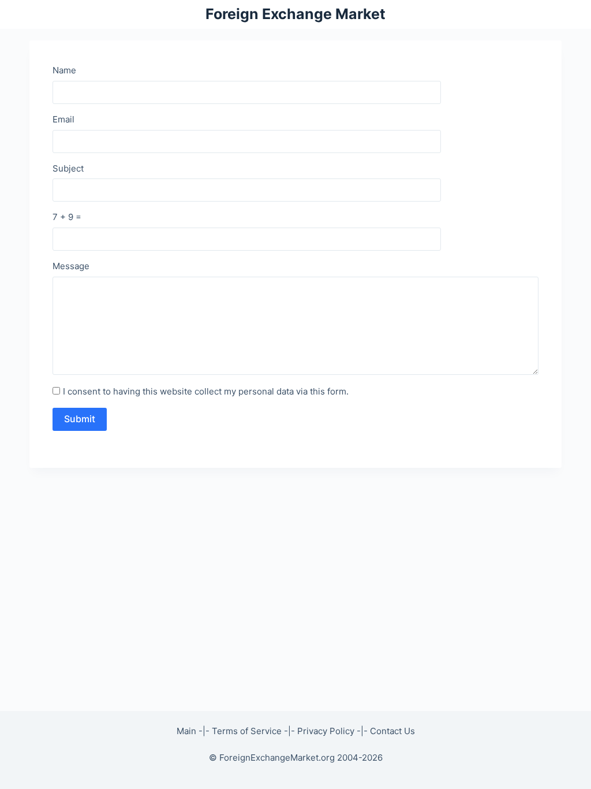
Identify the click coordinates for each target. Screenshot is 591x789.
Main (186, 730)
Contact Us (392, 730)
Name (64, 70)
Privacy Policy (325, 730)
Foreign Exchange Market (295, 14)
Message (71, 265)
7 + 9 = (67, 216)
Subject (68, 168)
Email (63, 119)
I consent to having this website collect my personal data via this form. (206, 391)
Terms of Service (247, 730)
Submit (79, 419)
